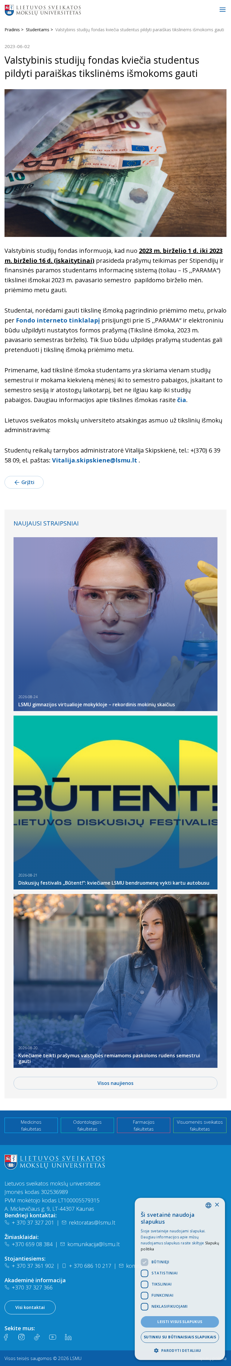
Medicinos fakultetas (31, 1125)
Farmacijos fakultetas (144, 1125)
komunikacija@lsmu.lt (93, 1244)
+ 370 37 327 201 (33, 1222)
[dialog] (180, 1279)
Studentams (37, 29)
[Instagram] (21, 1337)
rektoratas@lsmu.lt (92, 1222)
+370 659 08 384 (32, 1244)
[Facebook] (5, 1337)
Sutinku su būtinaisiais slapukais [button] (180, 1337)
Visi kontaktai (30, 1307)
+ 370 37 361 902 (33, 1265)
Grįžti (27, 482)
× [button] (216, 1205)
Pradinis (12, 29)
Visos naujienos (115, 1083)
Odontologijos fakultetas (87, 1125)
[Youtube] (52, 1337)
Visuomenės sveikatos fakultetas (200, 1125)
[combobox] (208, 1205)
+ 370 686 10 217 (90, 1265)
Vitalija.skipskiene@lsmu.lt (94, 460)
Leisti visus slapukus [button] (179, 1321)
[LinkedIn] (68, 1337)
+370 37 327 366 (32, 1287)
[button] (180, 1350)
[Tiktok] (37, 1337)
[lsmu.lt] (62, 10)
